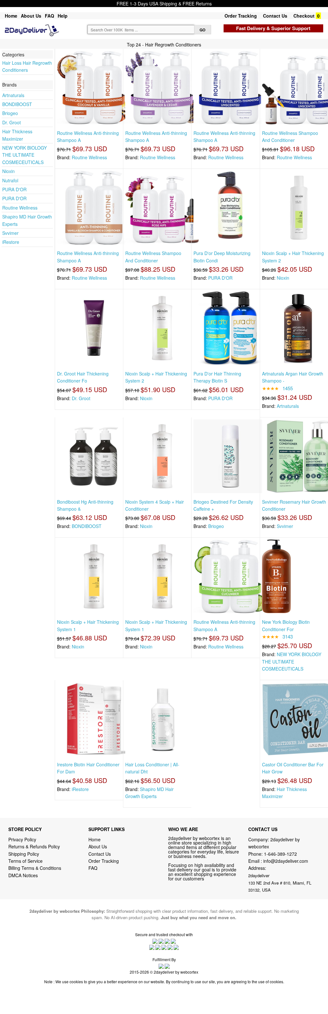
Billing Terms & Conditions (34, 868)
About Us (31, 15)
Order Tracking (241, 15)
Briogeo (10, 113)
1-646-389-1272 (280, 854)
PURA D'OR (14, 189)
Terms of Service (25, 861)
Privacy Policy (22, 839)
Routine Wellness (19, 207)
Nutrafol (10, 180)
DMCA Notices (23, 875)
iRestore (10, 242)
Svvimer (10, 233)
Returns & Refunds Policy (34, 846)
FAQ (49, 15)
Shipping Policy (24, 854)
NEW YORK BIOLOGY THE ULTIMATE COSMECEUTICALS (24, 154)
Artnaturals (13, 95)
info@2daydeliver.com (285, 861)
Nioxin (8, 171)
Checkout (304, 15)
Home (11, 15)
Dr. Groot (11, 122)
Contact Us (275, 15)
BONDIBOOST (17, 104)
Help (63, 15)
